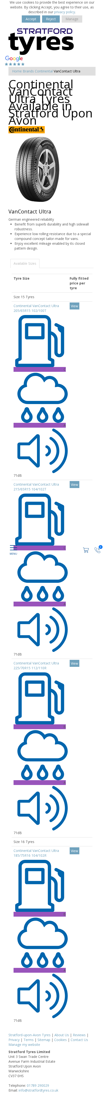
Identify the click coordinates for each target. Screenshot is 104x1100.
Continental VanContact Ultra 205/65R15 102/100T (36, 308)
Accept (31, 19)
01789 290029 (38, 1085)
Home (17, 71)
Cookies (60, 1039)
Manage (72, 19)
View (74, 306)
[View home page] (41, 41)
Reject (51, 19)
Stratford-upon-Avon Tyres (29, 1035)
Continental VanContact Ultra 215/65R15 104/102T (36, 486)
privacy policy (64, 12)
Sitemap (43, 1039)
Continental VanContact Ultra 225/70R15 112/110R (36, 665)
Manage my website (24, 1044)
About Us (61, 1035)
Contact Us (79, 1039)
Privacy (14, 1039)
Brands (28, 71)
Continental (44, 71)
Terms (28, 1039)
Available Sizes (25, 263)
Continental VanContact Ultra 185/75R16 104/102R (36, 853)
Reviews (79, 1035)
